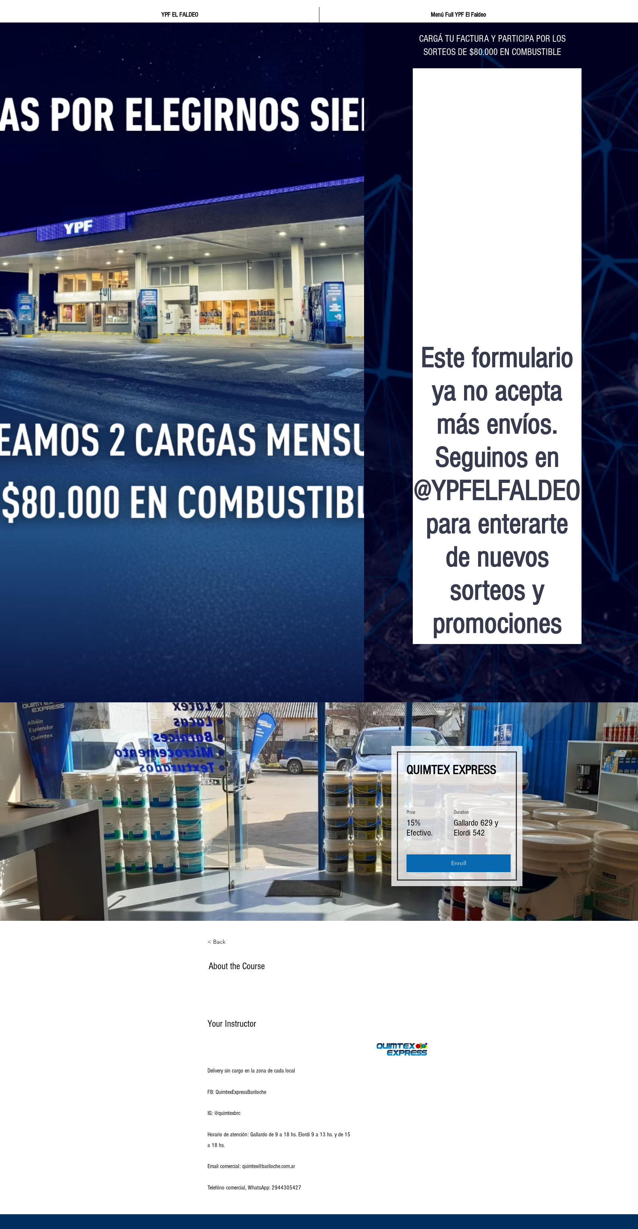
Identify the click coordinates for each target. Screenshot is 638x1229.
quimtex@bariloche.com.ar (268, 1166)
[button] (459, 863)
